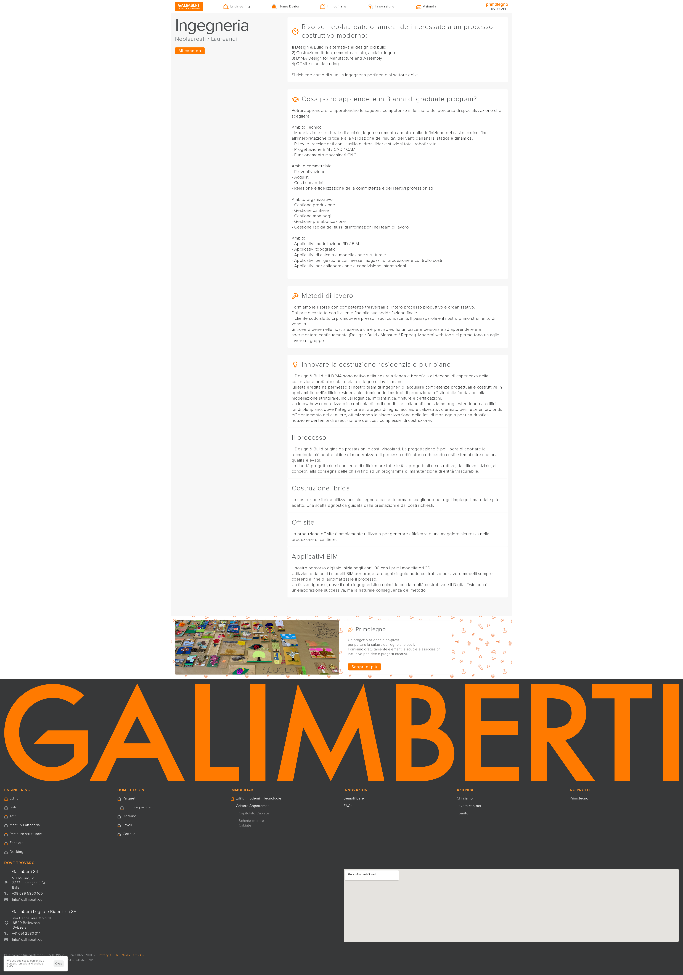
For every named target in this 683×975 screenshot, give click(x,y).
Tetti (13, 816)
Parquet (129, 798)
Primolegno (579, 798)
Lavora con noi (469, 806)
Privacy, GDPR (108, 955)
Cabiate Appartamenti (254, 806)
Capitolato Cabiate (254, 813)
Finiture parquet (139, 807)
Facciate (16, 843)
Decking (16, 852)
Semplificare (354, 798)
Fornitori (463, 813)
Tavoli (127, 825)
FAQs (348, 806)
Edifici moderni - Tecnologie (258, 798)
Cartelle (129, 834)
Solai (14, 807)
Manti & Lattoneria (25, 825)
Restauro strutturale (26, 834)
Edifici (14, 798)
